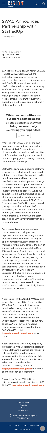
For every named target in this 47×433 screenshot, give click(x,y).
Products (23, 405)
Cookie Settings (34, 425)
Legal (9, 425)
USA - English (8, 37)
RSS (25, 425)
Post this (25, 135)
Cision (27, 429)
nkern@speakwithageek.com (28, 385)
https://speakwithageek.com (17, 333)
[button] (37, 4)
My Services (22, 410)
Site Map (17, 425)
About (23, 408)
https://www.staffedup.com (17, 368)
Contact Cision (23, 402)
